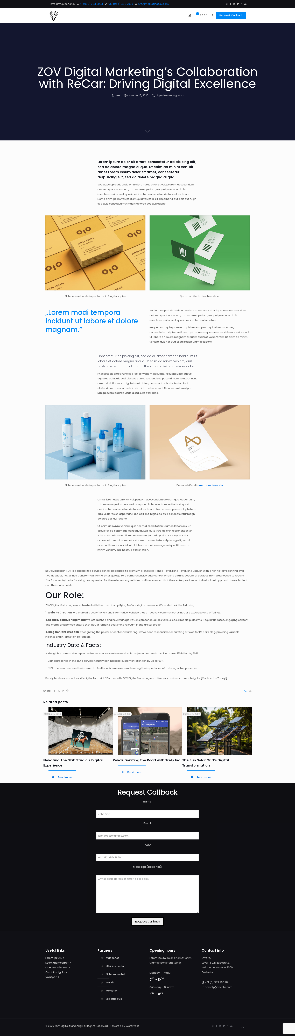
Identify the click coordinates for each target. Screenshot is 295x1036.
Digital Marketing (166, 95)
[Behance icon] (245, 4)
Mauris (110, 982)
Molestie (111, 990)
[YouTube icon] (241, 4)
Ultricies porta (115, 966)
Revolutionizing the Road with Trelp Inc (146, 760)
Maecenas (112, 958)
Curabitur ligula (55, 972)
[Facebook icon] (230, 4)
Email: (147, 823)
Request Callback (231, 15)
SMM (181, 95)
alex (117, 95)
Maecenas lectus (56, 967)
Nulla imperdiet (115, 974)
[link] (95, 252)
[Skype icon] (227, 4)
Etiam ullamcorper (56, 962)
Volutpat (51, 977)
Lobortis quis (114, 999)
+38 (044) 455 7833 (120, 4)
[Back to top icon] (243, 1027)
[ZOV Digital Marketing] (53, 15)
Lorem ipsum (53, 958)
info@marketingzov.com (153, 4)
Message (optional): (147, 867)
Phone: (147, 845)
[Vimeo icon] (237, 4)
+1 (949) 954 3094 (91, 4)
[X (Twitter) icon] (234, 4)
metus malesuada (211, 485)
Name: (147, 802)
